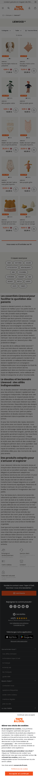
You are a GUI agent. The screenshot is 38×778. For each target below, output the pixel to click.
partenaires (9, 744)
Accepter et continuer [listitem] (19, 773)
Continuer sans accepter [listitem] (26, 715)
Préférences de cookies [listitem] (19, 769)
